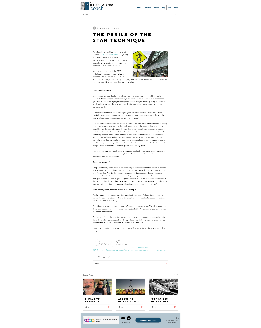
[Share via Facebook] (94, 257)
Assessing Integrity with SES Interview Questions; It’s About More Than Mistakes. (130, 300)
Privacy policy (126, 322)
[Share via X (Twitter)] (99, 257)
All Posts (85, 14)
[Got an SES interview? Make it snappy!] (163, 287)
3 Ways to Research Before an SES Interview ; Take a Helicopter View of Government (96, 300)
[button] (176, 14)
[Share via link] (109, 257)
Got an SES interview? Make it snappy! (163, 300)
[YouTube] (123, 318)
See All (176, 275)
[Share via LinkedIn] (104, 257)
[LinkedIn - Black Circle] (129, 318)
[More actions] (167, 28)
